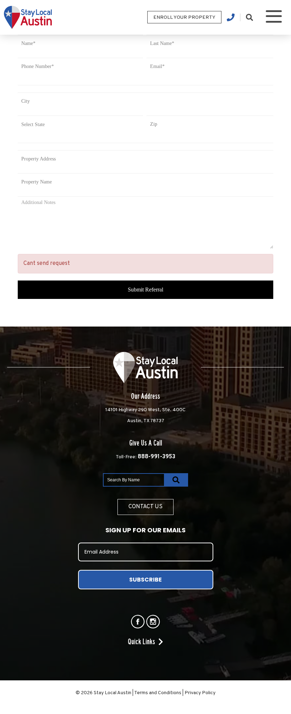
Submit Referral (145, 290)
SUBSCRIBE (145, 580)
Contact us (145, 506)
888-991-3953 (156, 456)
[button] (274, 17)
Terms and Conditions (157, 693)
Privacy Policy (200, 693)
